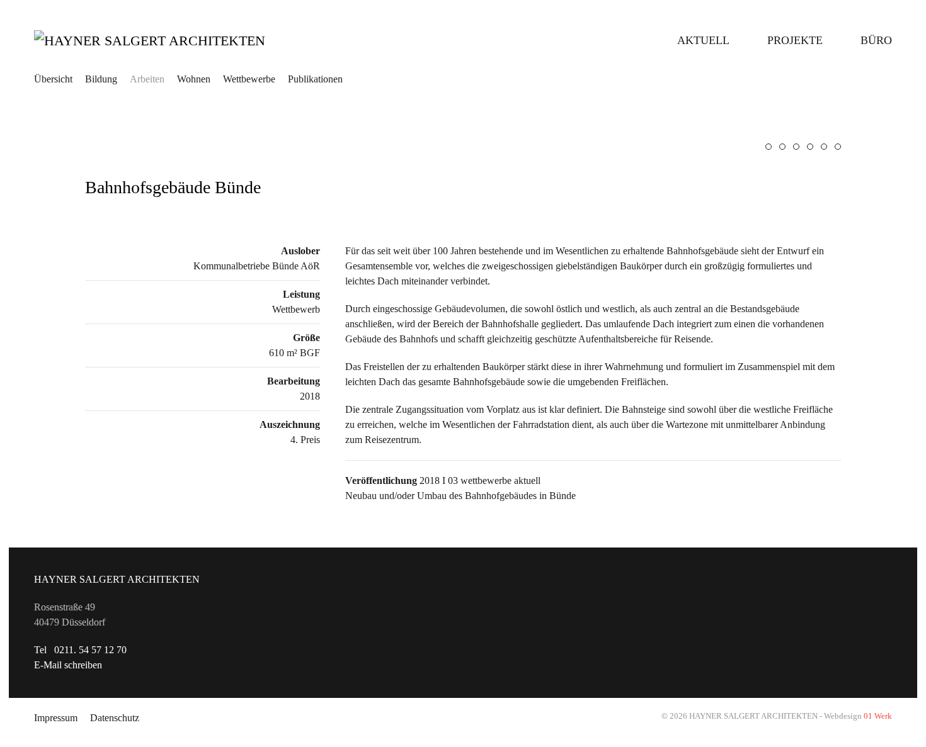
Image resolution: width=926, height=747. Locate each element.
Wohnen (193, 79)
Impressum (55, 717)
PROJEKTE (795, 40)
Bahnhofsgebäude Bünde (173, 187)
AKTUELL (703, 40)
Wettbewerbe (249, 79)
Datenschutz (114, 717)
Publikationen (315, 79)
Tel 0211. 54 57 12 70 (80, 649)
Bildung (101, 79)
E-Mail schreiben (68, 665)
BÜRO (876, 40)
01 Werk (878, 716)
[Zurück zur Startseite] (172, 40)
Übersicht (53, 79)
